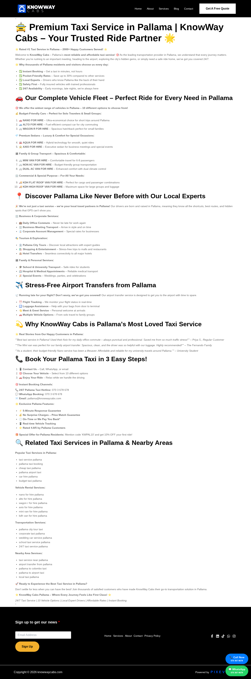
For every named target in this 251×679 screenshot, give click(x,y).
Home (138, 8)
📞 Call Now (237, 659)
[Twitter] (228, 636)
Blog (176, 8)
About (150, 8)
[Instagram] (234, 636)
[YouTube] (217, 636)
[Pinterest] (223, 636)
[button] (217, 8)
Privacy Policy (152, 635)
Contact (188, 8)
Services (164, 8)
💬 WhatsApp (236, 671)
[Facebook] (212, 636)
